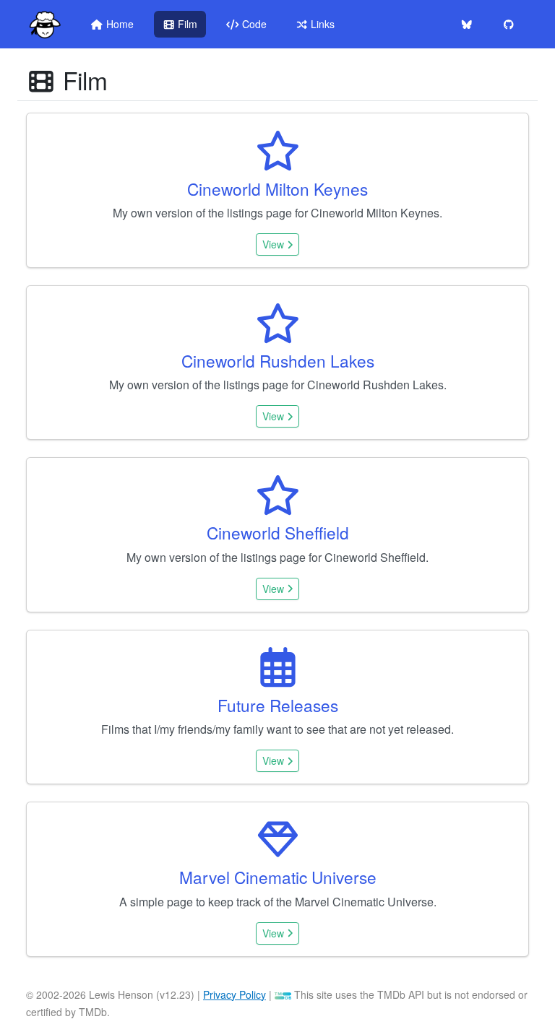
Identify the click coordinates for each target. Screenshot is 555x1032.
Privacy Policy (234, 994)
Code (253, 24)
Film (186, 24)
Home (118, 24)
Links (321, 24)
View (274, 244)
